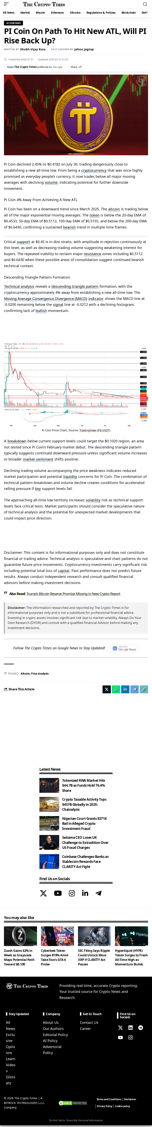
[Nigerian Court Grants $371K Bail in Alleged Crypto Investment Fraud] (49, 823)
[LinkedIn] (85, 893)
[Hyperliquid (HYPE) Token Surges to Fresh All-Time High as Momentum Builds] (131, 936)
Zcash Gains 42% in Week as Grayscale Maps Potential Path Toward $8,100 (19, 957)
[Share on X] (107, 689)
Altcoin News (13, 23)
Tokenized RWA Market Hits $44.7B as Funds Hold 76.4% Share (83, 785)
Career (85, 1028)
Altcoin (25, 673)
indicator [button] (96, 298)
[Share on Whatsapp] (116, 689)
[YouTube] (57, 893)
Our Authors (53, 1028)
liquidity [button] (70, 476)
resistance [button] (92, 253)
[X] (43, 893)
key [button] (38, 488)
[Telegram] (98, 893)
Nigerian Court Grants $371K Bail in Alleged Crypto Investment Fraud (84, 823)
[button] (7, 4)
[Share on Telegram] (134, 689)
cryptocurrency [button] (93, 170)
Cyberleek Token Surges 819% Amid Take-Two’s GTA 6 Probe (54, 957)
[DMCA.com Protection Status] (73, 1102)
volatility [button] (93, 500)
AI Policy (50, 1040)
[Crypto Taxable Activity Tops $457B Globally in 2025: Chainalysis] (49, 804)
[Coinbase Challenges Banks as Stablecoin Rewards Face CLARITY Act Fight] (49, 861)
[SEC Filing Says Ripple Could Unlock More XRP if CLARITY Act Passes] (94, 936)
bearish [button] (69, 227)
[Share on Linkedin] (125, 689)
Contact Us (89, 1022)
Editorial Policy (55, 1034)
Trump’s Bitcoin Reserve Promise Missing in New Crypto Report (73, 593)
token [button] (94, 215)
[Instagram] (72, 893)
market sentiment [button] (38, 459)
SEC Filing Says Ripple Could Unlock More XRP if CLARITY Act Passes (94, 957)
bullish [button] (41, 310)
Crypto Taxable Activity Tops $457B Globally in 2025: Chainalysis (84, 804)
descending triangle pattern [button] (74, 286)
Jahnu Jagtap (84, 49)
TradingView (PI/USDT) (94, 430)
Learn (10, 1058)
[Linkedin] (131, 1027)
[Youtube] (120, 1037)
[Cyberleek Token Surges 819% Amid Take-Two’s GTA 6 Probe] (57, 936)
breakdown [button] (17, 441)
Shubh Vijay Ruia (33, 49)
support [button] (23, 241)
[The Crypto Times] (44, 4)
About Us (51, 1022)
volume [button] (51, 182)
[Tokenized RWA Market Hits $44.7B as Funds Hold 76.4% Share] (49, 785)
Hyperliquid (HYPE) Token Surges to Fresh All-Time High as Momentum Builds (131, 957)
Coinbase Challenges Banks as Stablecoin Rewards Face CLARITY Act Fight (85, 861)
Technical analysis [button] (19, 286)
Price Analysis (39, 673)
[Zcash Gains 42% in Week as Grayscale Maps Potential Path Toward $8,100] (20, 936)
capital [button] (63, 570)
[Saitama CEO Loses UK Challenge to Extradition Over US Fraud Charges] (49, 842)
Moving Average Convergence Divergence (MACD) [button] (45, 298)
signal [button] (58, 304)
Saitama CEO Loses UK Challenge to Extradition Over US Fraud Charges (85, 842)
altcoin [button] (114, 209)
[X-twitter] (120, 1027)
